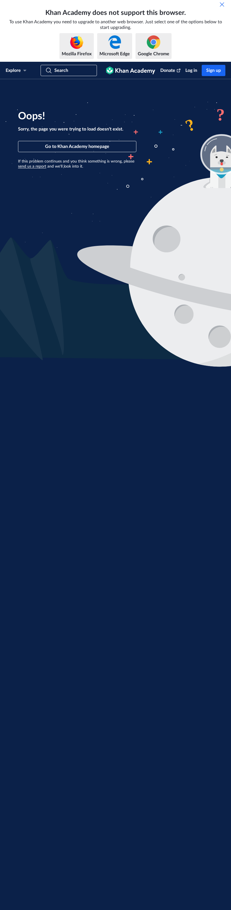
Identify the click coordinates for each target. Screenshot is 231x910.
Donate (167, 70)
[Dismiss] (221, 4)
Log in (191, 70)
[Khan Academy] (130, 70)
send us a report (32, 166)
